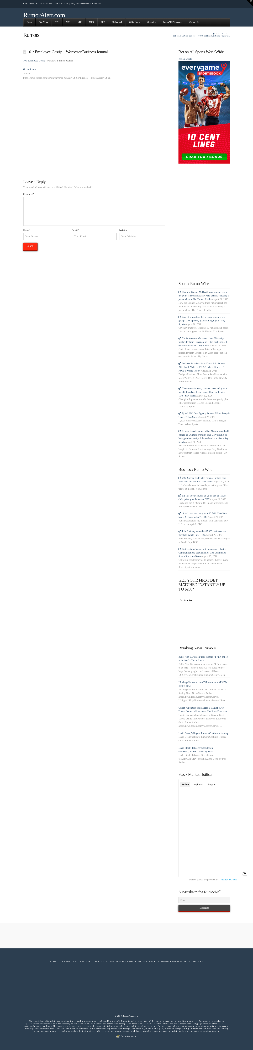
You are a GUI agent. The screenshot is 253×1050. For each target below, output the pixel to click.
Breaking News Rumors (196, 648)
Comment (28, 194)
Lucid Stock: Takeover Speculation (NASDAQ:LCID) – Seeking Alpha (195, 750)
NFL (75, 962)
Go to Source (29, 69)
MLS (105, 962)
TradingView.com (228, 879)
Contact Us (196, 962)
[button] (249, 3)
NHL (90, 962)
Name (26, 230)
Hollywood (117, 962)
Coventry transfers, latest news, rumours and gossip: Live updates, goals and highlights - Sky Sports (201, 321)
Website (123, 230)
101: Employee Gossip (34, 60)
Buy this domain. (128, 1036)
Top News (64, 962)
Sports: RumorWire (193, 283)
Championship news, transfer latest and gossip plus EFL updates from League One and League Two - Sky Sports (202, 392)
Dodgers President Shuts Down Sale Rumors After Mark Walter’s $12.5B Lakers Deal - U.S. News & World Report (201, 367)
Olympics (150, 962)
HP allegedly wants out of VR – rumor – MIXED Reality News (202, 684)
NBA (82, 962)
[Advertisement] (94, 108)
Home (53, 962)
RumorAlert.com (44, 15)
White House (134, 962)
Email (75, 230)
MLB (97, 962)
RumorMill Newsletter (172, 962)
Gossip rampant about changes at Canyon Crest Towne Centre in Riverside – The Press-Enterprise (202, 710)
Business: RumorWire (195, 469)
